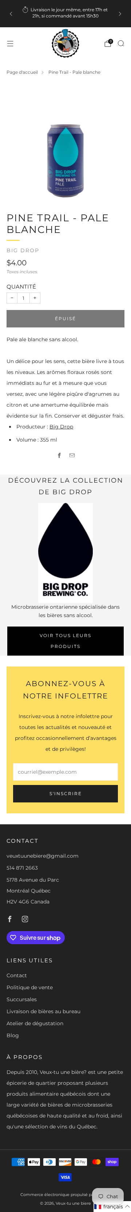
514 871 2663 (22, 868)
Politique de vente (30, 987)
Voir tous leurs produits (65, 641)
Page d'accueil (22, 72)
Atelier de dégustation (35, 1023)
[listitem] (65, 14)
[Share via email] (72, 455)
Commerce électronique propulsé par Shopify (65, 1194)
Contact (17, 975)
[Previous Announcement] (11, 13)
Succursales (22, 999)
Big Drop (23, 250)
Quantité (21, 286)
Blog (13, 1035)
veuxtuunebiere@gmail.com (43, 856)
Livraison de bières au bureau (43, 1011)
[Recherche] (120, 43)
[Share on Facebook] (59, 455)
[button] (112, 1206)
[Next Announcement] (120, 13)
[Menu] (10, 43)
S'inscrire (65, 793)
